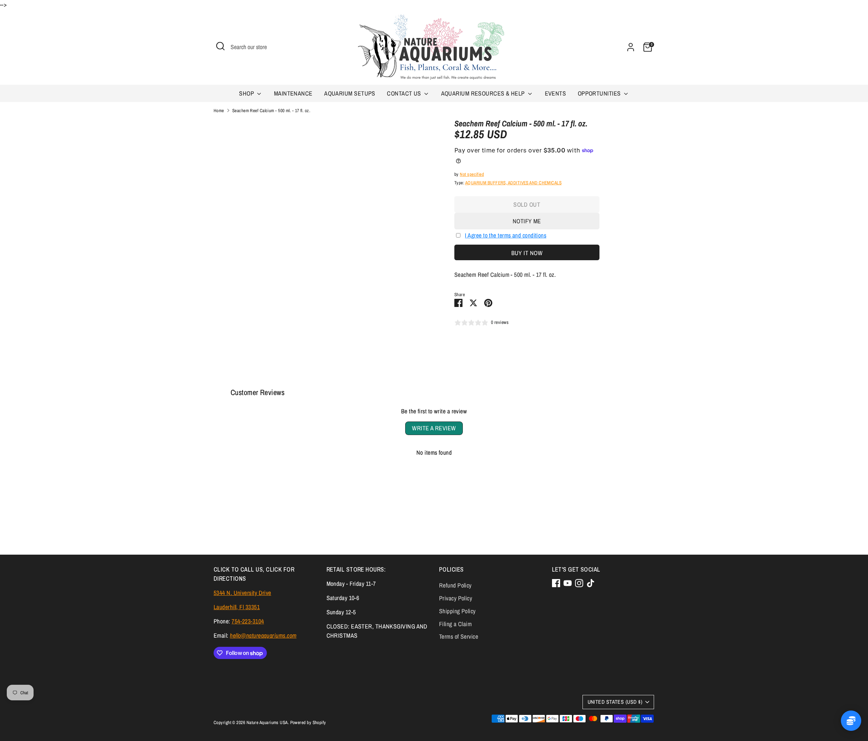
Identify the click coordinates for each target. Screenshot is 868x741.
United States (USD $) (615, 701)
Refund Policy (455, 585)
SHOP (247, 93)
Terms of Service (458, 636)
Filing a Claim (455, 624)
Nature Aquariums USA (267, 722)
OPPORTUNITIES (600, 93)
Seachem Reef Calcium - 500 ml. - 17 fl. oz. (271, 110)
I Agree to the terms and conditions (505, 235)
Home (219, 110)
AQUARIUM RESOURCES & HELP (484, 93)
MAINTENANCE (293, 93)
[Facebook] (556, 583)
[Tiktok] (591, 583)
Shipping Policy (457, 611)
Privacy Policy (455, 598)
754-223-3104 (248, 621)
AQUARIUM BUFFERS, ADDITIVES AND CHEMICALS (513, 183)
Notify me (527, 221)
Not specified (472, 174)
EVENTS (555, 93)
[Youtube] (568, 583)
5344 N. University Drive (242, 593)
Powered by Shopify (308, 722)
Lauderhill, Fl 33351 (237, 607)
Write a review (434, 428)
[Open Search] (220, 46)
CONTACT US (404, 93)
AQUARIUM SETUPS (349, 93)
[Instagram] (579, 583)
